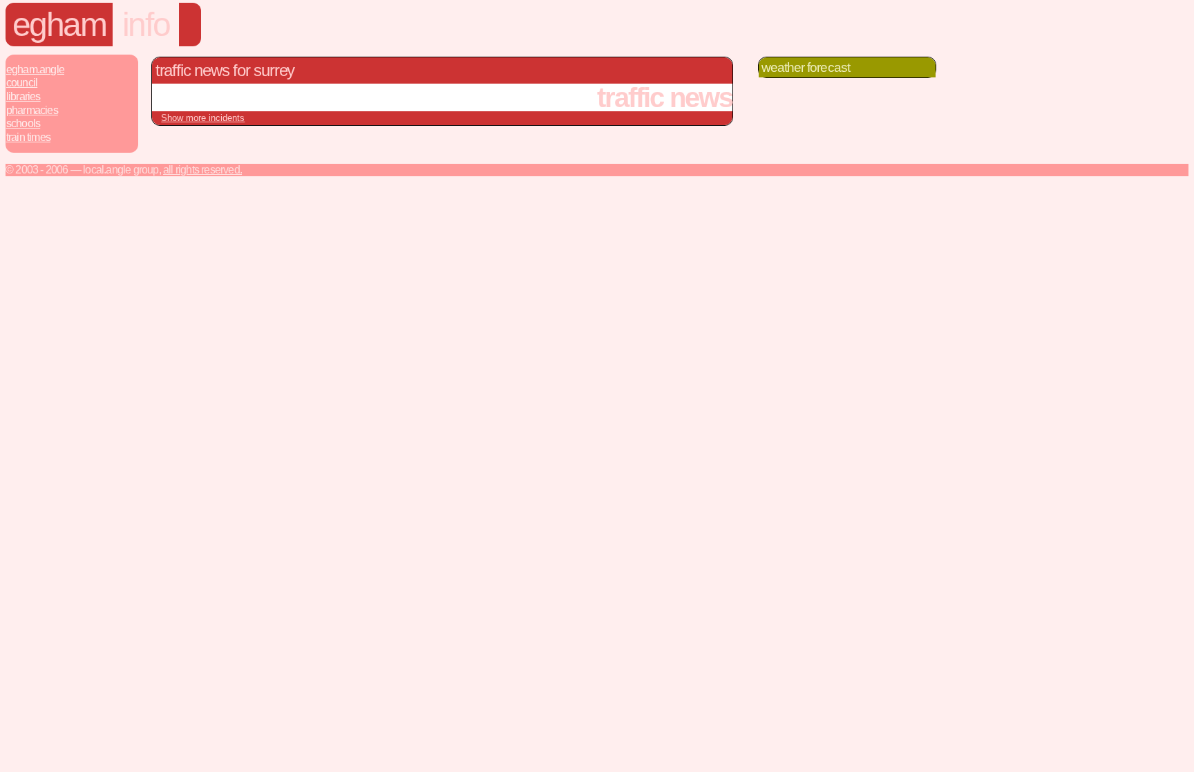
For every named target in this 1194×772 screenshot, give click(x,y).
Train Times (28, 137)
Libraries (23, 96)
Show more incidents (203, 118)
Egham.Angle (35, 69)
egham (59, 24)
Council (21, 82)
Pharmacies (32, 110)
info (145, 24)
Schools (23, 123)
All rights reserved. (202, 170)
